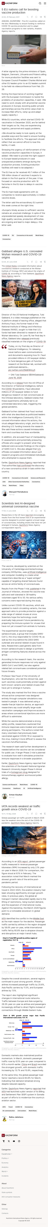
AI (24, 788)
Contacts (5, 1213)
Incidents (5, 1176)
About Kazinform (8, 1188)
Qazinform (23, 525)
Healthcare (17, 788)
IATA (4, 918)
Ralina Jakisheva (16, 1117)
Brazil (34, 1064)
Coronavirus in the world (25, 235)
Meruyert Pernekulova (18, 492)
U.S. (39, 449)
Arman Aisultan (15, 795)
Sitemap (5, 1209)
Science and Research (38, 478)
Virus (4, 485)
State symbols (7, 1192)
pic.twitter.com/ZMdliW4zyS (21, 370)
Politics (4, 1158)
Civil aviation (22, 1111)
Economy (5, 1163)
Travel (10, 1107)
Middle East (38, 918)
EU (13, 235)
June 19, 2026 (15, 378)
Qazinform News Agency (20, 462)
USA (4, 482)
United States (11, 266)
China (24, 1064)
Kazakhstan (6, 1154)
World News (39, 235)
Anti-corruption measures (11, 1197)
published (34, 589)
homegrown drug (19, 772)
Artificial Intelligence (34, 788)
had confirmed (24, 465)
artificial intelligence (36, 572)
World (4, 1171)
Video (21, 485)
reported (29, 515)
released (25, 338)
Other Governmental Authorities (18, 482)
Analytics (5, 1167)
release (19, 383)
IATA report (22, 861)
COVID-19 (6, 235)
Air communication (9, 1111)
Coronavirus (6, 239)
